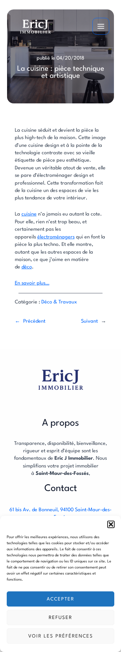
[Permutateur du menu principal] (100, 26)
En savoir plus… (32, 283)
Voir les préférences (60, 636)
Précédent (34, 321)
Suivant (89, 321)
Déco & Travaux (59, 302)
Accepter (60, 599)
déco (27, 267)
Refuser (60, 617)
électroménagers (56, 237)
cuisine (29, 214)
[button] (111, 524)
